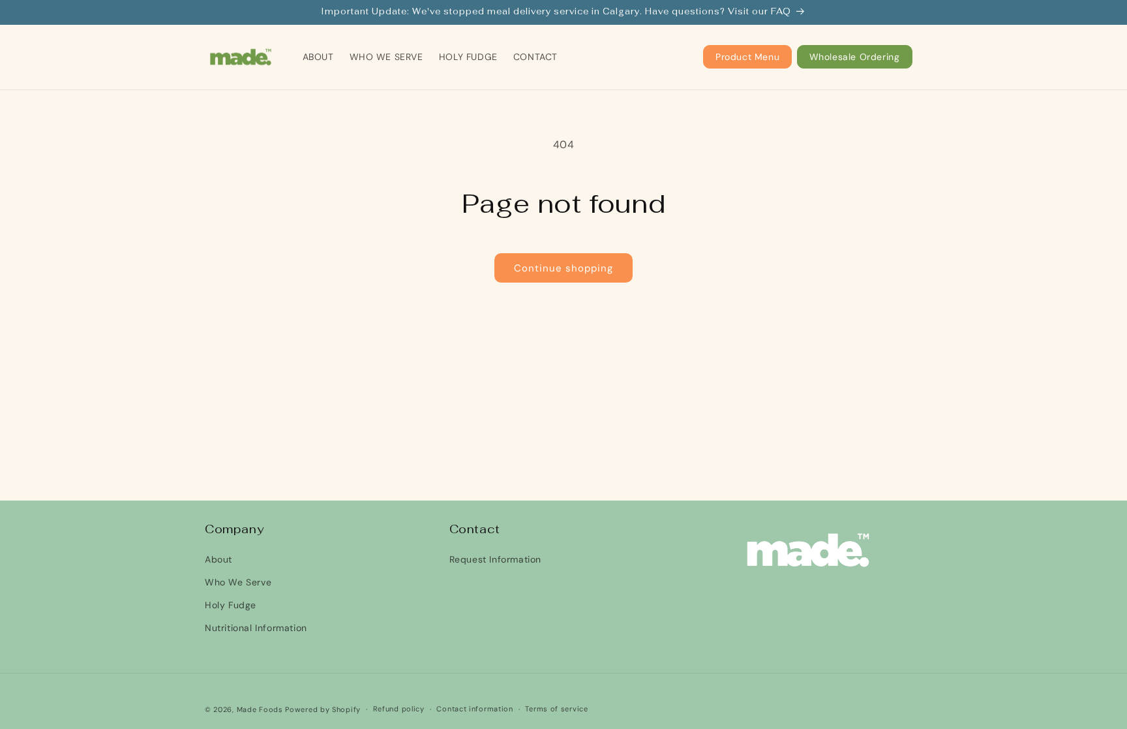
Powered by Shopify (323, 709)
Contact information (474, 708)
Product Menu (747, 57)
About (218, 559)
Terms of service (556, 708)
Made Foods (260, 709)
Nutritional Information (256, 628)
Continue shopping (563, 268)
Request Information (495, 559)
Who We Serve (238, 582)
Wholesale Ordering (854, 57)
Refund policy (399, 708)
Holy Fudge (230, 605)
